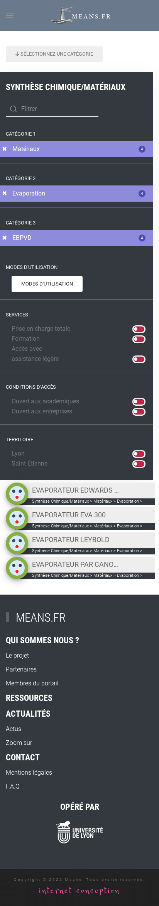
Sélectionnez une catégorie (56, 54)
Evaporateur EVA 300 (69, 515)
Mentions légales (29, 772)
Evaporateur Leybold (71, 539)
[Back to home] (79, 15)
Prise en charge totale (41, 328)
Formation (26, 338)
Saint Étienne (29, 463)
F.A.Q (13, 786)
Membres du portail (32, 683)
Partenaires (21, 669)
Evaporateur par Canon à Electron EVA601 (76, 564)
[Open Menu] (10, 15)
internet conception (79, 891)
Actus (13, 729)
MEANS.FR (41, 617)
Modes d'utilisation (47, 284)
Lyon (18, 453)
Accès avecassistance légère (35, 353)
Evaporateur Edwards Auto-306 (76, 490)
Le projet (17, 655)
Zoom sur (19, 742)
